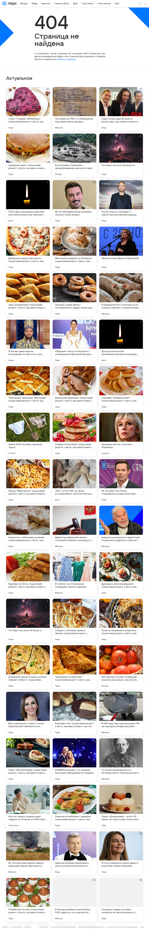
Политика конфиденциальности (91, 927)
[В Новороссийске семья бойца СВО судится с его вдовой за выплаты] (74, 899)
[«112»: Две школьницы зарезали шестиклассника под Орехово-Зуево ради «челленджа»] (28, 202)
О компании (16, 927)
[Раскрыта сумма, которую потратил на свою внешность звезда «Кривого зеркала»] (121, 899)
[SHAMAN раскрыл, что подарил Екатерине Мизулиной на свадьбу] (74, 760)
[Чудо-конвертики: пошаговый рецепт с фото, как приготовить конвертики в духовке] (28, 295)
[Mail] (4, 3)
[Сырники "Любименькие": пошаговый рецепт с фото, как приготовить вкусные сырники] (121, 388)
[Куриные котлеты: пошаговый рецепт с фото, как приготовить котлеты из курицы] (28, 574)
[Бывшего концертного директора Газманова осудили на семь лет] (121, 527)
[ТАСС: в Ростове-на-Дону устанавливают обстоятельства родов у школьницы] (74, 481)
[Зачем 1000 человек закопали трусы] (28, 434)
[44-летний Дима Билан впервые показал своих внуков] (74, 202)
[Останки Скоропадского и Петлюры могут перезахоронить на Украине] (121, 760)
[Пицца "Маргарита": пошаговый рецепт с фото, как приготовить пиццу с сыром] (28, 481)
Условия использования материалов (122, 927)
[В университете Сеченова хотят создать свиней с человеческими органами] (121, 295)
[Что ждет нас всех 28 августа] (121, 155)
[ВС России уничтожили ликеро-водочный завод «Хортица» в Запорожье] (28, 853)
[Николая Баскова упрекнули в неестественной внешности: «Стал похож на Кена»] (74, 853)
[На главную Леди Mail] (11, 3)
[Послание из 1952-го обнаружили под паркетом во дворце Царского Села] (74, 109)
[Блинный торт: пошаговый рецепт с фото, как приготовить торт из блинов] (74, 713)
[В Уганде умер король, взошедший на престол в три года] (28, 341)
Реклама (27, 927)
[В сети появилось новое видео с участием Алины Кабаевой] (121, 853)
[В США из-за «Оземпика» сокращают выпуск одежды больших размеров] (74, 574)
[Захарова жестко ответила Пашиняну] (121, 434)
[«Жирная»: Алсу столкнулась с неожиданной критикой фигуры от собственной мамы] (74, 341)
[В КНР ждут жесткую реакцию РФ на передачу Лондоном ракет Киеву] (121, 713)
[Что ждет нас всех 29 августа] (28, 620)
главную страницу (66, 59)
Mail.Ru (6, 927)
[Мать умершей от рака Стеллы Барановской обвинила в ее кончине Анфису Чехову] (28, 713)
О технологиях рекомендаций (62, 927)
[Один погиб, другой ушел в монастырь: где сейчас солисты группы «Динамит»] (121, 109)
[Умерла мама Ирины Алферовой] (121, 248)
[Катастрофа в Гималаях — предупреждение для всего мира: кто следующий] (74, 155)
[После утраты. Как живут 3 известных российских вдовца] (121, 202)
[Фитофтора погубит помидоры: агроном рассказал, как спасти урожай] (121, 667)
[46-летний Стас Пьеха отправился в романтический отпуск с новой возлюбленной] (121, 481)
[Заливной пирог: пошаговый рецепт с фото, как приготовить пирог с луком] (28, 155)
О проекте (43, 927)
